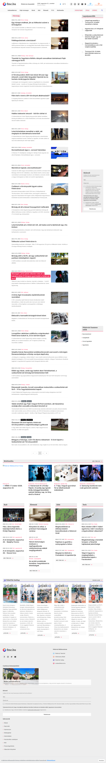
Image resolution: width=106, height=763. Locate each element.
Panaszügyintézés (9, 746)
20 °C (64, 4)
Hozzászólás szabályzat (11, 739)
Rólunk (6, 723)
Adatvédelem (7, 736)
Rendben (101, 760)
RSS (5, 742)
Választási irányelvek (10, 749)
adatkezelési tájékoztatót (34, 709)
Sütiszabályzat (51, 760)
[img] (9, 4)
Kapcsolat (7, 726)
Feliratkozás (92, 209)
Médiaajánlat (7, 732)
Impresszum (7, 729)
